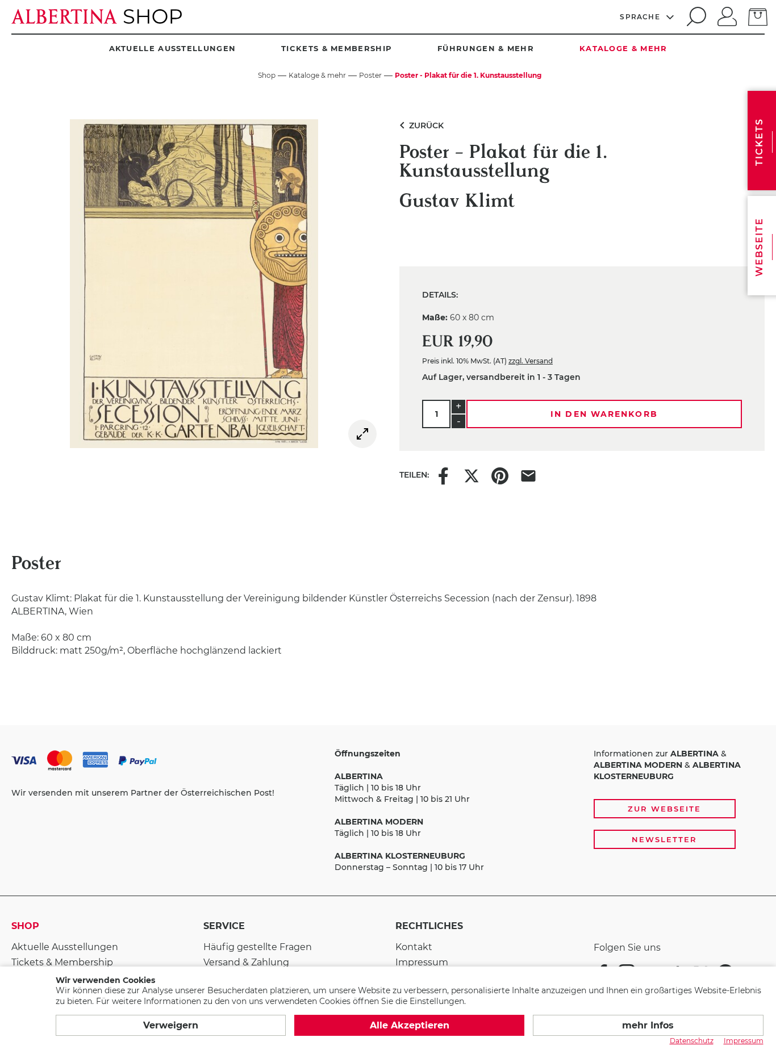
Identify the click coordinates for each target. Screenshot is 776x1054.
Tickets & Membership (336, 48)
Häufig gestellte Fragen (257, 947)
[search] (694, 16)
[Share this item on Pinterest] (500, 474)
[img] (362, 434)
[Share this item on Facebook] (443, 474)
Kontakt (413, 947)
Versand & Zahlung (246, 962)
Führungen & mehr (485, 48)
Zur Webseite (664, 808)
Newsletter (664, 839)
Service (224, 926)
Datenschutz (692, 1040)
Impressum (421, 962)
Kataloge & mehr (623, 48)
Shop (25, 926)
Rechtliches (429, 926)
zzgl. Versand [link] (530, 361)
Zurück (419, 125)
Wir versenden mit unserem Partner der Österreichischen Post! (142, 793)
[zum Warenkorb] (757, 16)
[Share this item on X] (471, 474)
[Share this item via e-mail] (528, 474)
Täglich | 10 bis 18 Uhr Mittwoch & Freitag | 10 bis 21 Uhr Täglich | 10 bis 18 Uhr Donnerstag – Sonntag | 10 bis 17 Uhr (409, 810)
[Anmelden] (727, 15)
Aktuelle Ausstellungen (172, 48)
